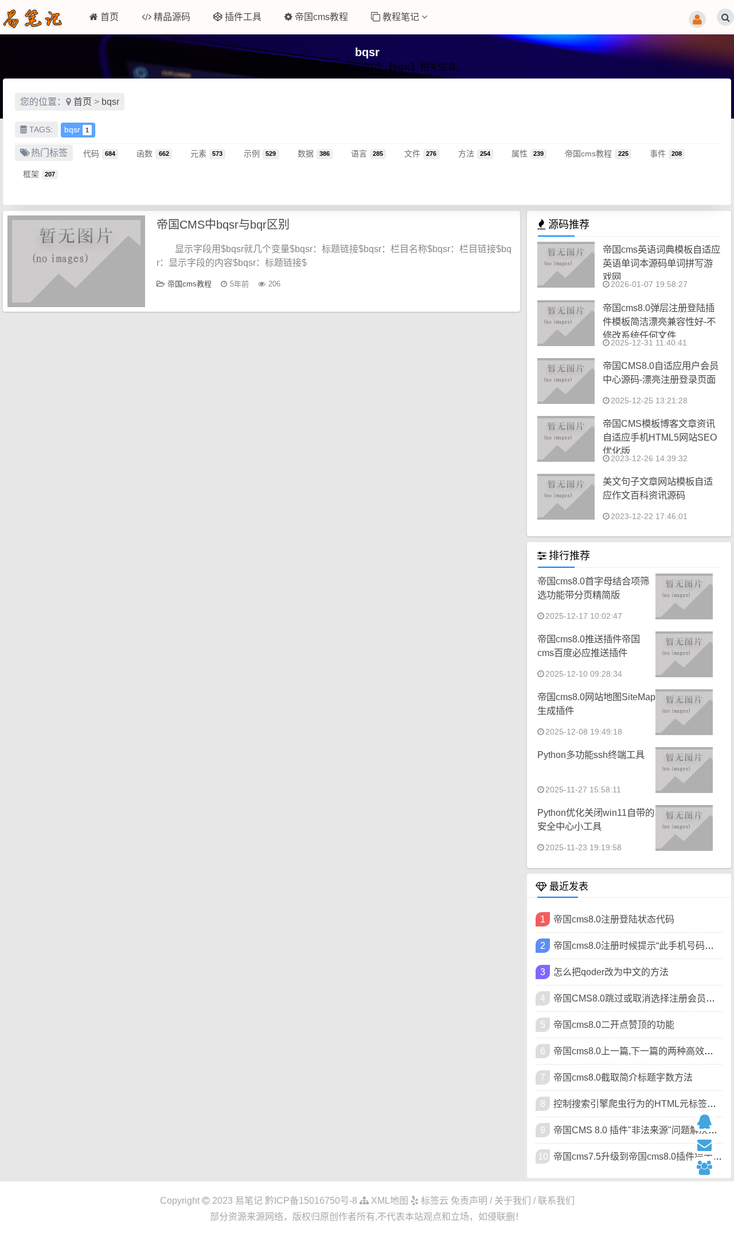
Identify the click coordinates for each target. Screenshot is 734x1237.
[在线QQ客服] (710, 1121)
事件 (666, 153)
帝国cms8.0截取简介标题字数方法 (623, 1077)
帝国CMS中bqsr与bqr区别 (223, 224)
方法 (474, 153)
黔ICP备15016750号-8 (312, 1200)
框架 (39, 173)
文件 (420, 153)
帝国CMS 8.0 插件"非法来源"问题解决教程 (640, 1130)
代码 (99, 153)
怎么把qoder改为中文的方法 (611, 972)
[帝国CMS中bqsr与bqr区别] (76, 261)
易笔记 (249, 1200)
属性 (528, 153)
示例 (260, 153)
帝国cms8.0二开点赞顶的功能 (613, 1025)
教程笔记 (401, 17)
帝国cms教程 (321, 17)
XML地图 (388, 1200)
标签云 (433, 1200)
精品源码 (172, 17)
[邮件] (710, 1144)
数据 (314, 153)
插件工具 (243, 17)
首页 (109, 17)
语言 (367, 153)
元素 (206, 153)
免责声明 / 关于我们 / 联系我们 (513, 1200)
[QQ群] (710, 1167)
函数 (152, 153)
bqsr (110, 102)
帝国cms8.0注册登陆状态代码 (613, 919)
